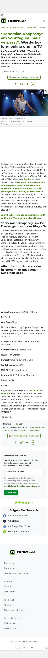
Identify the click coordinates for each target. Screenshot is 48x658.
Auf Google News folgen (19, 526)
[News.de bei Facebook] (24, 647)
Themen (8, 605)
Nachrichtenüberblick (14, 610)
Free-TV (15, 424)
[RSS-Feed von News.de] (32, 647)
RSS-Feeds (9, 599)
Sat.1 (21, 424)
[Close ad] (2, 15)
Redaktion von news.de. (30, 430)
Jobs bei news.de (12, 618)
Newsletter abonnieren (18, 531)
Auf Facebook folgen (17, 515)
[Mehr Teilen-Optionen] (33, 84)
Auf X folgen (13, 521)
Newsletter (9, 591)
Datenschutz (10, 568)
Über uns (8, 586)
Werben (8, 581)
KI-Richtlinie (9, 623)
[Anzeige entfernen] (46, 648)
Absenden (11, 492)
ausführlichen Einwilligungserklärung (20, 486)
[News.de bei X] (28, 647)
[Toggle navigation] (44, 21)
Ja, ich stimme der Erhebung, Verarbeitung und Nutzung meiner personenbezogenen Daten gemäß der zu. (22, 482)
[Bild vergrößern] (46, 91)
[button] (24, 77)
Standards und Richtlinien (16, 573)
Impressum (9, 563)
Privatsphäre (10, 628)
